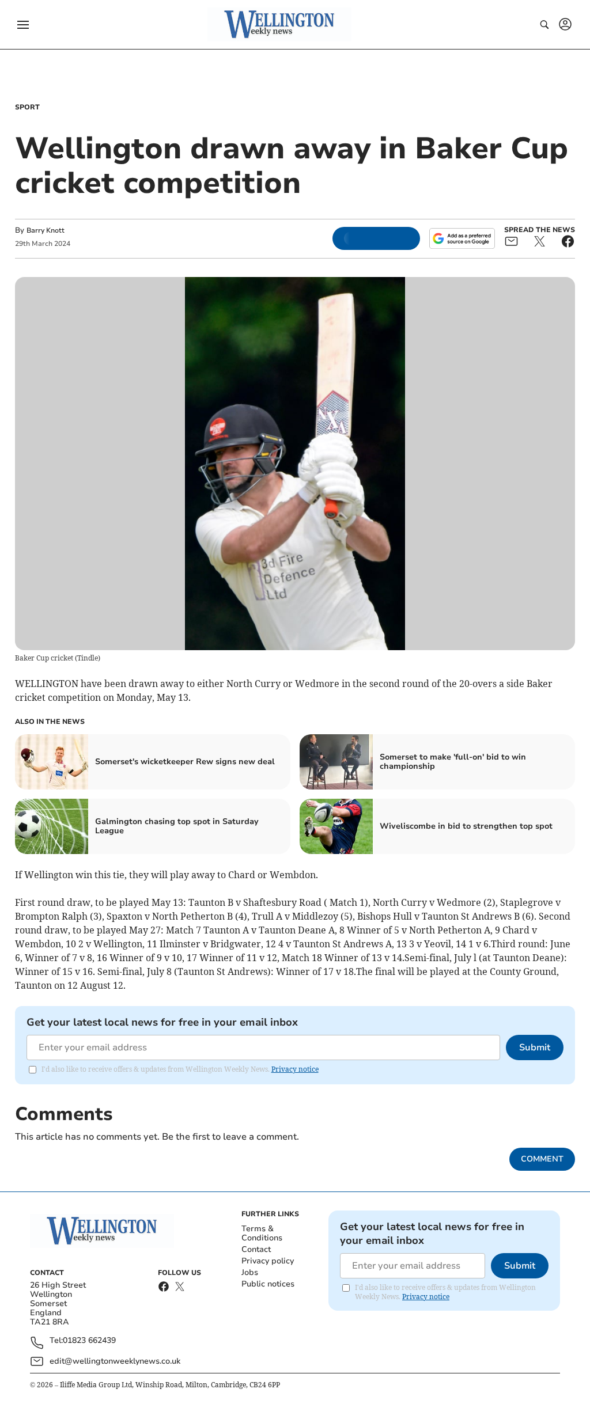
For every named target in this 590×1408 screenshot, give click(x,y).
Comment (542, 1158)
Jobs (249, 1272)
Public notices (267, 1283)
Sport (27, 107)
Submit (534, 1047)
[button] (23, 25)
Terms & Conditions (261, 1233)
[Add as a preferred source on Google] (462, 238)
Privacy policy (267, 1260)
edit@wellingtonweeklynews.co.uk (115, 1361)
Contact (256, 1249)
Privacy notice (295, 1069)
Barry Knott (46, 230)
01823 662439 (89, 1341)
